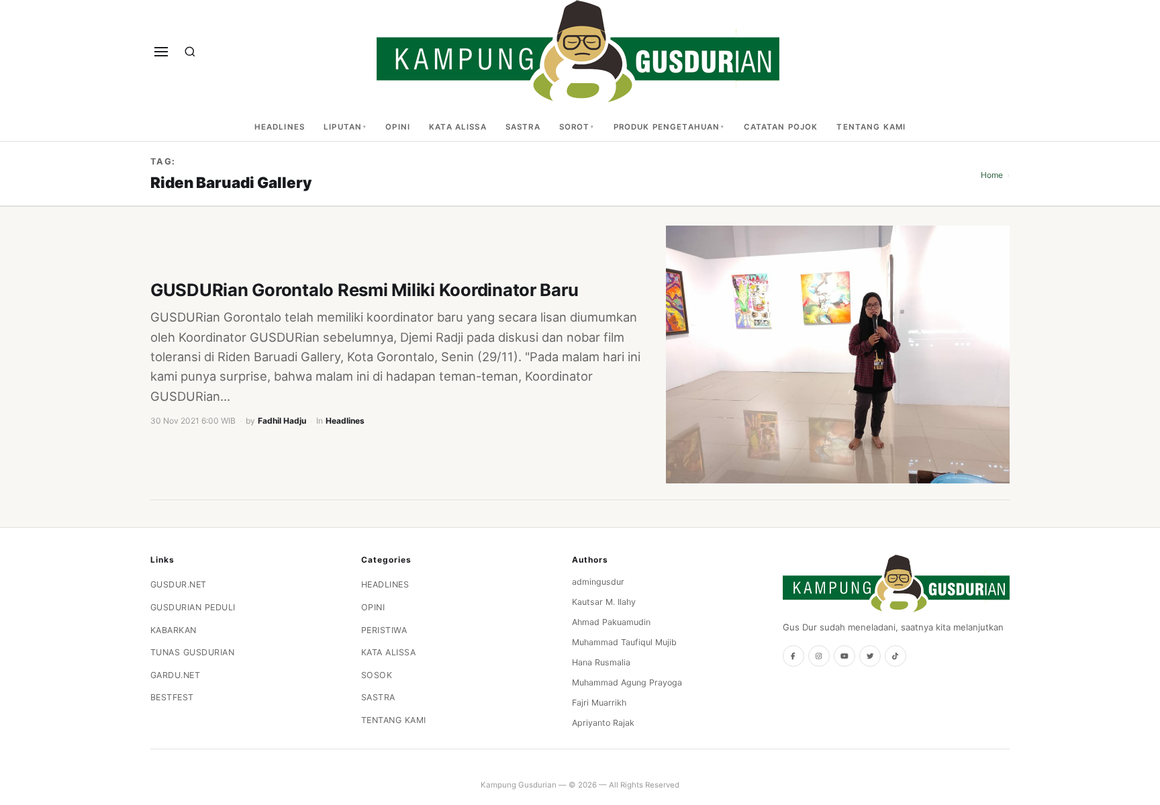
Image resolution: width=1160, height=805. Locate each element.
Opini (397, 127)
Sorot (574, 127)
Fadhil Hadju (282, 421)
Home (992, 175)
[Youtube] (844, 656)
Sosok (377, 675)
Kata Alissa (458, 127)
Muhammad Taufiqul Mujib (624, 642)
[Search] (190, 52)
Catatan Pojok (781, 127)
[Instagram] (819, 656)
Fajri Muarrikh (599, 703)
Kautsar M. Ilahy (604, 602)
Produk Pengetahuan (667, 127)
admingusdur (598, 582)
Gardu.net (175, 675)
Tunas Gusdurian (192, 652)
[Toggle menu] (161, 51)
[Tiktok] (895, 656)
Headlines (279, 127)
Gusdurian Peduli (193, 607)
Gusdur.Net (178, 584)
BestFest (172, 697)
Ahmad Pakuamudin (611, 622)
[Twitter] (870, 656)
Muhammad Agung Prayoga (627, 682)
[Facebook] (793, 656)
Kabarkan (173, 630)
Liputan (343, 127)
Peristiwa (384, 630)
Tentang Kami (871, 127)
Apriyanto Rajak (603, 723)
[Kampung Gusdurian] (578, 51)
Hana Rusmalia (601, 662)
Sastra (522, 127)
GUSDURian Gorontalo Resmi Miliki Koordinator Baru (364, 289)
